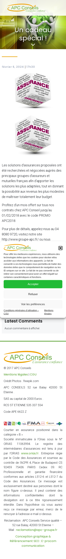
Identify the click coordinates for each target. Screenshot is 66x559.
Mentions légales (16, 374)
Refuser (33, 294)
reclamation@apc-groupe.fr (36, 530)
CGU (33, 374)
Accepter (33, 284)
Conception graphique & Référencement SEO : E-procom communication (33, 541)
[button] (60, 248)
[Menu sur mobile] (55, 8)
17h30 (30, 67)
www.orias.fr (30, 453)
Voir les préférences (33, 304)
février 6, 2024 (13, 67)
